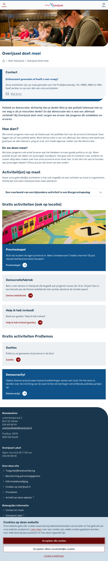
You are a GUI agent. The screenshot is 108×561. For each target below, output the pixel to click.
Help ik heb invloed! (20, 310)
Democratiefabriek (19, 280)
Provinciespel (16, 249)
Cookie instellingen (54, 555)
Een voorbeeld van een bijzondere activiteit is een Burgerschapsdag (48, 192)
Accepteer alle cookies (54, 540)
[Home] (3, 60)
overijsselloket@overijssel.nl (17, 428)
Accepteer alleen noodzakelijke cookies (54, 549)
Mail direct (16, 94)
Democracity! (15, 374)
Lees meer (36, 529)
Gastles (11, 347)
